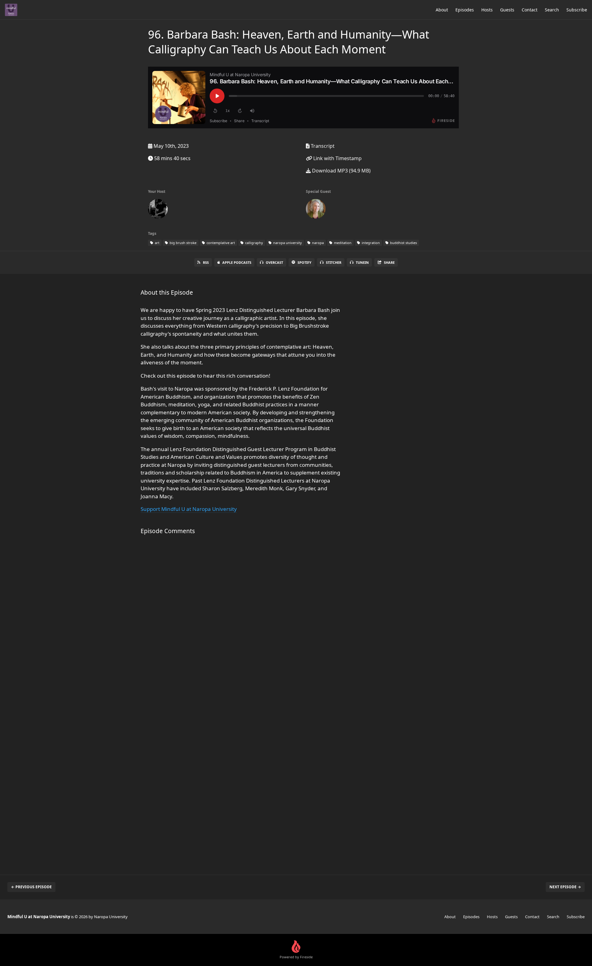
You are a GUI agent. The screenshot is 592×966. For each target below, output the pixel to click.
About (442, 10)
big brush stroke (182, 242)
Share (389, 262)
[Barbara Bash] (316, 210)
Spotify (304, 262)
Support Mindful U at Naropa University (189, 508)
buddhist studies (403, 242)
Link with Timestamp (337, 158)
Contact (529, 10)
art (156, 242)
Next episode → (565, 886)
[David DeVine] (158, 210)
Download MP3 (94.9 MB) (341, 170)
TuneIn (362, 262)
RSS (206, 262)
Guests (507, 10)
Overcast (274, 262)
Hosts (487, 10)
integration (370, 242)
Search (552, 10)
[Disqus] (242, 622)
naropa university (287, 242)
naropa (317, 242)
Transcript (322, 146)
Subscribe (576, 10)
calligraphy (253, 242)
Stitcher (333, 262)
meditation (342, 242)
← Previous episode (31, 886)
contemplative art (220, 242)
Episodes (464, 10)
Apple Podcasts (236, 262)
